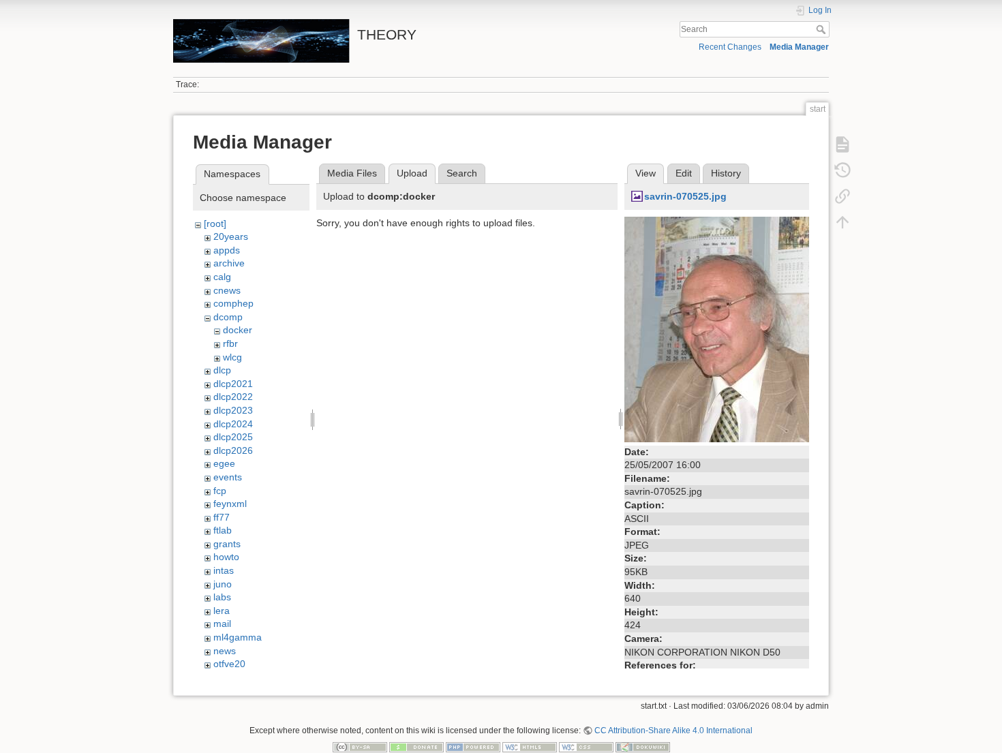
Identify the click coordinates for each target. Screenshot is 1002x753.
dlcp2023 (233, 410)
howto (226, 556)
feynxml (230, 503)
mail (222, 623)
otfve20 (229, 663)
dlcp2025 (233, 436)
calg (222, 276)
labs (222, 596)
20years (230, 236)
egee (224, 463)
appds (226, 250)
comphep (233, 303)
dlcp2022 (233, 396)
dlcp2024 (233, 423)
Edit (683, 173)
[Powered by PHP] (473, 747)
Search (822, 29)
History (726, 173)
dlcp (222, 370)
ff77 (221, 517)
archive (229, 263)
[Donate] (416, 747)
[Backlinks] (842, 196)
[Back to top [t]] (842, 222)
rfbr (230, 343)
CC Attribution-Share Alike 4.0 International (673, 730)
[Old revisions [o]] (842, 170)
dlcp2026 (233, 450)
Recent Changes (730, 47)
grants (227, 543)
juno (222, 584)
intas (223, 570)
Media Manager (799, 47)
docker (237, 329)
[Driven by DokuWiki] (643, 747)
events (227, 477)
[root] (215, 223)
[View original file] (716, 328)
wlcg (232, 357)
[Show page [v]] (842, 144)
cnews (227, 290)
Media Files (352, 173)
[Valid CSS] (586, 747)
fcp (219, 490)
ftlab (222, 530)
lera (221, 610)
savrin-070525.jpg (685, 196)
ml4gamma (237, 637)
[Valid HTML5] (529, 747)
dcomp (228, 316)
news (224, 650)
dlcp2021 (233, 383)
